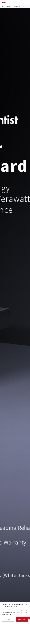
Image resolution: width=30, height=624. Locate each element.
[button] (24, 2)
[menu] (28, 2)
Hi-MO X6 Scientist (18, 6)
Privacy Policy (24, 612)
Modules (9, 6)
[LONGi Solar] (4, 2)
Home (3, 6)
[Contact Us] (28, 618)
